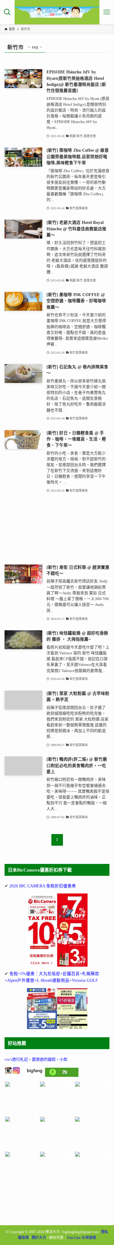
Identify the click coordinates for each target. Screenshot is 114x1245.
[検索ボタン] (7, 12)
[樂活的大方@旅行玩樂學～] (57, 12)
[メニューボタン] (106, 12)
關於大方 (39, 1238)
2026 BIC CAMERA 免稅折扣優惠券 (42, 886)
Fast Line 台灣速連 (81, 1238)
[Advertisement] (57, 529)
